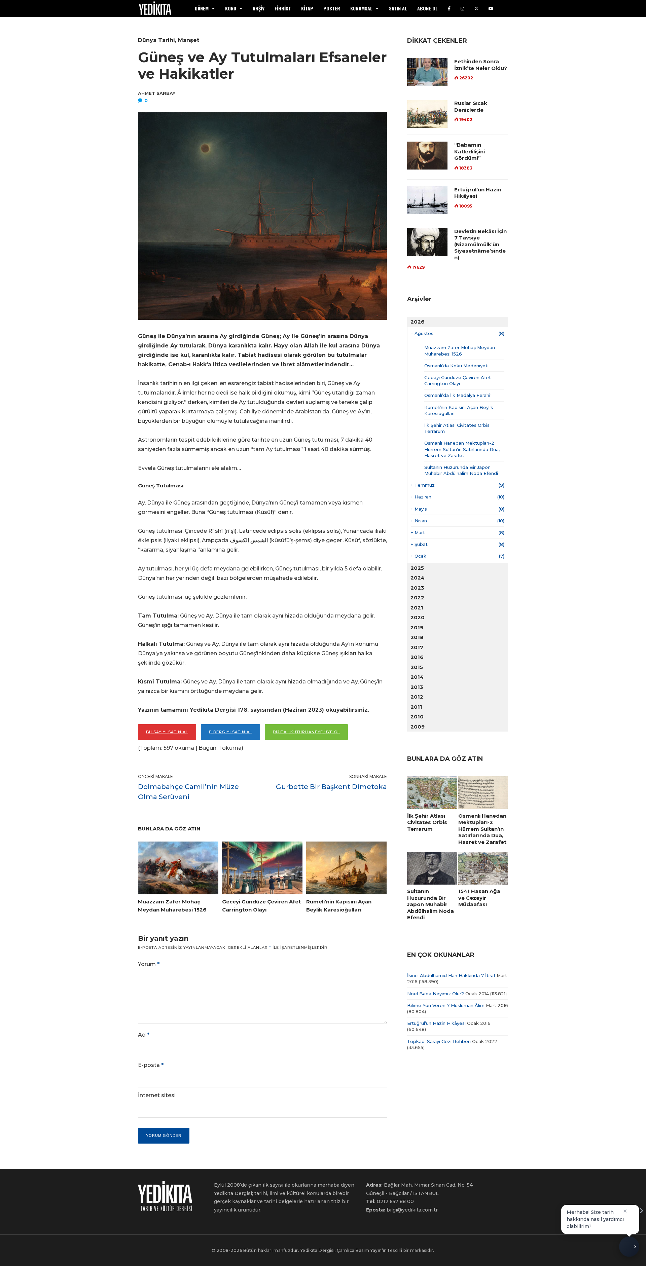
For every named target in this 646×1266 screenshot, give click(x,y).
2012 (416, 697)
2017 (416, 647)
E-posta (151, 1065)
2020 (417, 617)
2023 (417, 588)
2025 (417, 568)
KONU (230, 8)
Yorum (148, 964)
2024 (417, 577)
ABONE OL (427, 8)
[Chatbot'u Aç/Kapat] (629, 1249)
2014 (417, 677)
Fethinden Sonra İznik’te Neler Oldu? (480, 64)
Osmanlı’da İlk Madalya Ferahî (457, 395)
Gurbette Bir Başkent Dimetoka (331, 787)
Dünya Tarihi (156, 40)
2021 (416, 607)
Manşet (188, 40)
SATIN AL (398, 8)
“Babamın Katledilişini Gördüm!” (469, 151)
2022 (417, 597)
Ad (143, 1035)
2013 (416, 687)
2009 (417, 726)
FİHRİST (283, 8)
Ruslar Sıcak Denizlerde (470, 106)
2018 (417, 637)
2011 (416, 707)
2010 (417, 716)
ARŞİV (258, 8)
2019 (416, 627)
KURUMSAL (361, 8)
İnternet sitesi (157, 1095)
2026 (417, 322)
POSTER (331, 8)
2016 (417, 657)
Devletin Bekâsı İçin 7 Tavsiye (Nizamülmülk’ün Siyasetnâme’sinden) (480, 244)
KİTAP (307, 8)
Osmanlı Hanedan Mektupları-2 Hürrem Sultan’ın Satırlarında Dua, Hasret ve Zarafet (462, 449)
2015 (416, 667)
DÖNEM (202, 8)
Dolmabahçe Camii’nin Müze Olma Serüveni (188, 792)
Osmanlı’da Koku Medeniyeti (456, 365)
